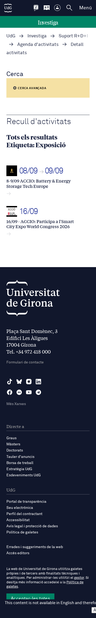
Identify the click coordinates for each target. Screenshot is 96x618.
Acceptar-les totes (30, 598)
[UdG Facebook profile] (9, 392)
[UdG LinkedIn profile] (38, 381)
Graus (11, 438)
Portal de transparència (26, 502)
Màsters (13, 444)
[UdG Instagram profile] (29, 381)
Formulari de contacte (25, 362)
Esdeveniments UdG (23, 475)
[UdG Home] (8, 8)
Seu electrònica (19, 508)
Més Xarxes (16, 404)
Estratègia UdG (19, 469)
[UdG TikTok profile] (9, 381)
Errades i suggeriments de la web (34, 547)
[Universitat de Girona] (33, 299)
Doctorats (14, 450)
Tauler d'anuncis (20, 457)
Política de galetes (22, 532)
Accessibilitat (18, 520)
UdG (10, 36)
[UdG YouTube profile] (29, 392)
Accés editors (17, 553)
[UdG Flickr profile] (19, 392)
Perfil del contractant (24, 514)
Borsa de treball (19, 463)
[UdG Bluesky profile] (19, 381)
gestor (79, 578)
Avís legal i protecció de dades (32, 526)
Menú (85, 8)
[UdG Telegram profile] (38, 392)
